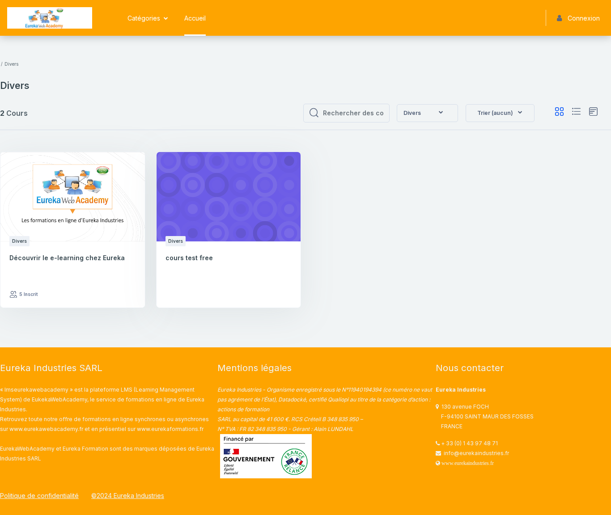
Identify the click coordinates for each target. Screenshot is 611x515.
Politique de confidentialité (39, 495)
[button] (500, 113)
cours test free (189, 258)
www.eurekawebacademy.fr (46, 429)
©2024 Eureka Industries (127, 495)
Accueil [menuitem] (195, 18)
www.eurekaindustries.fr (467, 463)
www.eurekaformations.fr (170, 429)
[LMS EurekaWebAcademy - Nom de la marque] (49, 18)
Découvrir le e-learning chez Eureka (67, 258)
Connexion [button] (584, 18)
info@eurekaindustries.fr (476, 453)
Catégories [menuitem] (143, 18)
